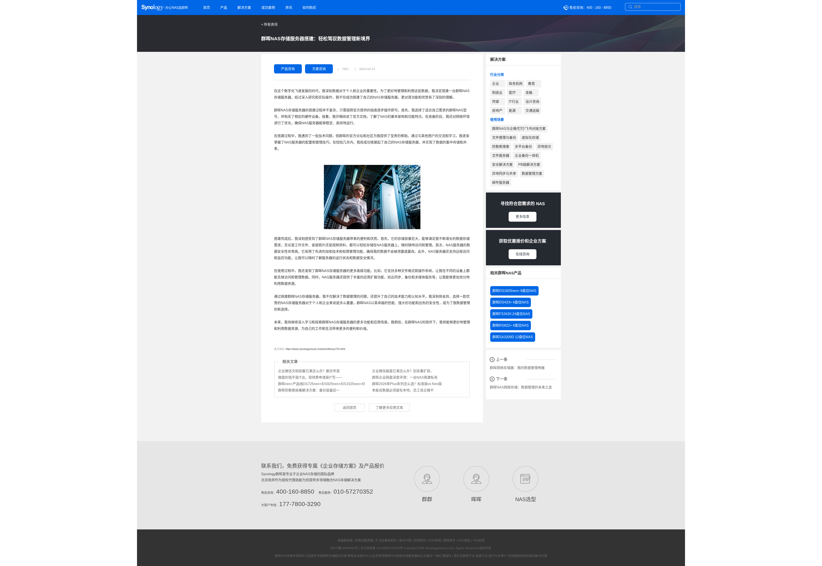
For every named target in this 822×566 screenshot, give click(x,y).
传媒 (495, 101)
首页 (206, 7)
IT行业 (514, 101)
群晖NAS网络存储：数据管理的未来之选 (521, 387)
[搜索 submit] (630, 7)
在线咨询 (522, 254)
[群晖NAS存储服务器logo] (169, 7)
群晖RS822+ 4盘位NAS (510, 325)
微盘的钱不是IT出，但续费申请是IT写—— (310, 377)
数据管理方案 (532, 173)
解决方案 (244, 7)
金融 (529, 92)
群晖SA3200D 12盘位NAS (512, 337)
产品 (223, 7)
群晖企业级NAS (358, 555)
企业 (495, 83)
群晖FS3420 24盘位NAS (511, 314)
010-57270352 (353, 491)
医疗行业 (494, 555)
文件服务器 (500, 155)
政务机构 (516, 83)
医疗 (512, 92)
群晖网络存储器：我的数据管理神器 (517, 368)
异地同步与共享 (504, 173)
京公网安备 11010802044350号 (381, 548)
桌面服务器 (345, 540)
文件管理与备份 (504, 137)
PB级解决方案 (529, 164)
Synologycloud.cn (437, 548)
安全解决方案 (502, 164)
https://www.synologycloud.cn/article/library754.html (315, 349)
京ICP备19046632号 (344, 548)
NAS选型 (525, 499)
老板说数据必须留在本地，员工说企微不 (403, 390)
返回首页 (349, 407)
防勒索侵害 (500, 146)
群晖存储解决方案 (335, 555)
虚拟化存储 (530, 137)
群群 (427, 499)
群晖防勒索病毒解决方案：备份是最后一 (309, 390)
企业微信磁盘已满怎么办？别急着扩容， (403, 371)
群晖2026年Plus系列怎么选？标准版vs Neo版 (407, 384)
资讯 (288, 7)
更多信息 (522, 216)
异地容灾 (544, 146)
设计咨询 (532, 101)
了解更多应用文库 (389, 407)
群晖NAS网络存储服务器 (400, 555)
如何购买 (309, 7)
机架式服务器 (364, 540)
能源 (512, 110)
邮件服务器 (500, 182)
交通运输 (532, 110)
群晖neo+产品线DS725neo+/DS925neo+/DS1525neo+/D (321, 384)
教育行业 (469, 555)
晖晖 (476, 499)
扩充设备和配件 (386, 540)
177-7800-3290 (300, 504)
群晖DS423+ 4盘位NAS (510, 302)
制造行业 (482, 555)
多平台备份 (523, 146)
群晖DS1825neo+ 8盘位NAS (514, 291)
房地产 (497, 110)
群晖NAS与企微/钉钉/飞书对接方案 (519, 128)
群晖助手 (450, 540)
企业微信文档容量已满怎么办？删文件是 (309, 371)
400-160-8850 (295, 491)
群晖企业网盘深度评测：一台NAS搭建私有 (405, 377)
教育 (531, 83)
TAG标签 (479, 540)
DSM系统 (434, 540)
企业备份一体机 (527, 155)
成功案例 (268, 7)
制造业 (497, 92)
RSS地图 (464, 540)
